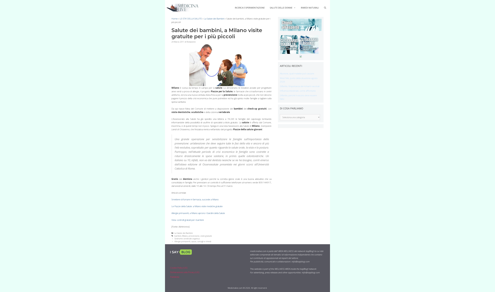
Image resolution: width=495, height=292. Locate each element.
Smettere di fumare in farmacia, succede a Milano (195, 199)
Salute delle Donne (281, 7)
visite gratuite (206, 236)
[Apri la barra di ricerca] (325, 8)
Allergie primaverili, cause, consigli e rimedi (192, 241)
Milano (185, 236)
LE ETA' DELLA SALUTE (191, 18)
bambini (177, 236)
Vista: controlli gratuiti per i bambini (187, 219)
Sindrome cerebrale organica (187, 238)
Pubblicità (174, 276)
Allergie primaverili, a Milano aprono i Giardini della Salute (198, 213)
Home (174, 18)
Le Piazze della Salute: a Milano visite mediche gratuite (197, 206)
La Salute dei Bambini (214, 18)
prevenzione (194, 236)
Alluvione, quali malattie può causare (297, 73)
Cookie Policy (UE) (178, 267)
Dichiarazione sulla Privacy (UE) (184, 272)
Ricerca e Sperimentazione (250, 7)
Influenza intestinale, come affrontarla (298, 90)
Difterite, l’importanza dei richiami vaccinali (299, 86)
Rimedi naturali (310, 7)
